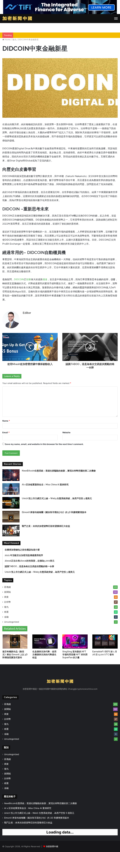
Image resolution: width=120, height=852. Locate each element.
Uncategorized (11, 622)
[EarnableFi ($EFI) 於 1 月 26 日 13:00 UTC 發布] (105, 641)
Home (7, 39)
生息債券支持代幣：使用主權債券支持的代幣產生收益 (44, 654)
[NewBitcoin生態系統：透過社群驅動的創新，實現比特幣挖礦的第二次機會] (11, 475)
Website (66, 432)
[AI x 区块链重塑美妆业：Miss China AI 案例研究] (11, 489)
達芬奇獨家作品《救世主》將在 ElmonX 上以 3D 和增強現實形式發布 (15, 654)
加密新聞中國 (52, 846)
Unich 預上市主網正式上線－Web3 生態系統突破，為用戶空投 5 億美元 (57, 498)
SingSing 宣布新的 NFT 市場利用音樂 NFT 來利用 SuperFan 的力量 (75, 654)
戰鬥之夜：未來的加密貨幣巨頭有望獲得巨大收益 (46, 526)
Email (6, 432)
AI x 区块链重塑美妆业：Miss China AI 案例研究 (45, 484)
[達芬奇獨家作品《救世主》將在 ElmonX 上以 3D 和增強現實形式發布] (15, 641)
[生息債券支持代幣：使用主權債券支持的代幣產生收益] (45, 641)
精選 (6, 612)
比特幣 (7, 602)
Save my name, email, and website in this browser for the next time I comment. (44, 444)
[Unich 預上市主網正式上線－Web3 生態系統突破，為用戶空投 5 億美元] (11, 503)
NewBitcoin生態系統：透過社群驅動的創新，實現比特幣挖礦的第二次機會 (59, 470)
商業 (6, 597)
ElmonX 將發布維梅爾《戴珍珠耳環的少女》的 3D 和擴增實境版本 (54, 512)
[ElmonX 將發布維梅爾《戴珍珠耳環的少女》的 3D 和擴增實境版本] (11, 516)
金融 (6, 617)
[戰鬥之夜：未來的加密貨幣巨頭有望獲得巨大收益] (11, 530)
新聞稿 (7, 592)
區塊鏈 (7, 587)
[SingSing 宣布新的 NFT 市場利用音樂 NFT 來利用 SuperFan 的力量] (75, 641)
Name (6, 421)
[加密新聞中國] (17, 18)
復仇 (14, 39)
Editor (27, 312)
